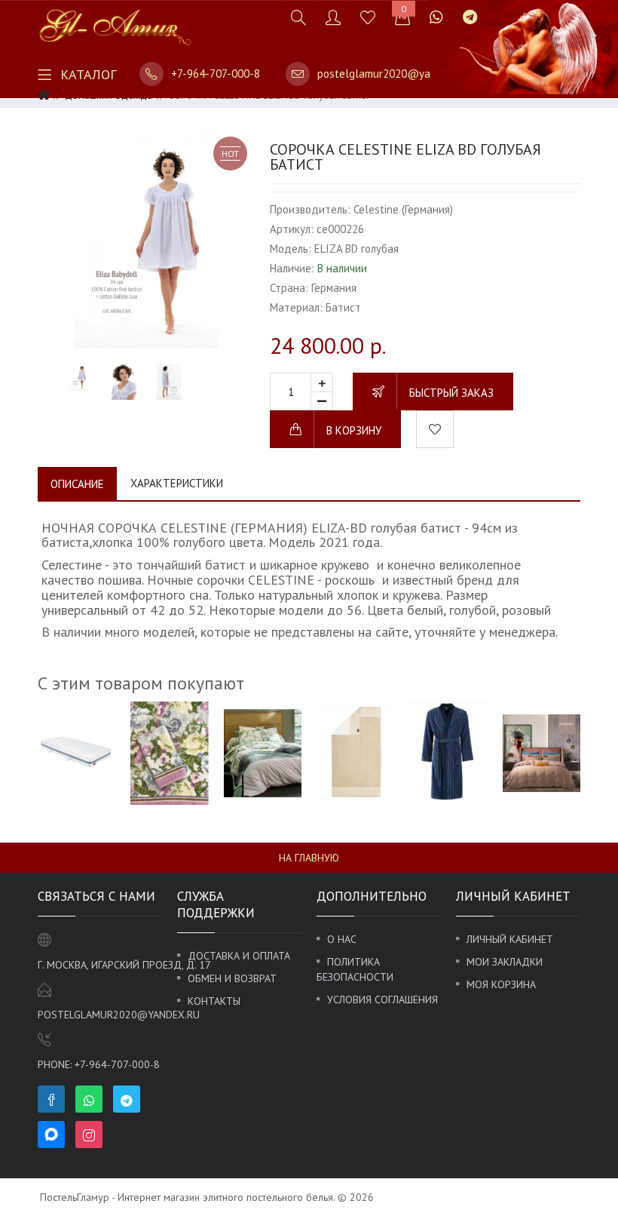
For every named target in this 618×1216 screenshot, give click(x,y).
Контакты (214, 1001)
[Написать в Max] (496, 9)
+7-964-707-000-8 (215, 73)
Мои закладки (505, 962)
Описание (77, 484)
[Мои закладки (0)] (367, 17)
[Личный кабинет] (333, 17)
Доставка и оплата (239, 956)
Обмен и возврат (232, 978)
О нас (341, 939)
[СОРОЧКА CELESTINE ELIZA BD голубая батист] (146, 239)
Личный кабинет (510, 939)
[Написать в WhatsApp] (436, 17)
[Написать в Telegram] (470, 17)
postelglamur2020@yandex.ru (392, 73)
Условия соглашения (382, 999)
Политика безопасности (355, 969)
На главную (309, 857)
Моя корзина (501, 984)
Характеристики (176, 483)
